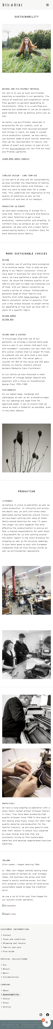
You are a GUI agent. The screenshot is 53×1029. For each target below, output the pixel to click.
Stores (6, 999)
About (6, 990)
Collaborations (11, 977)
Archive (7, 1007)
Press (6, 1003)
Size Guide (8, 951)
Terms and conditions (14, 939)
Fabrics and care (12, 947)
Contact (7, 935)
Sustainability (11, 995)
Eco (4, 965)
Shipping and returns (14, 943)
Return (6, 969)
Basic (6, 973)
